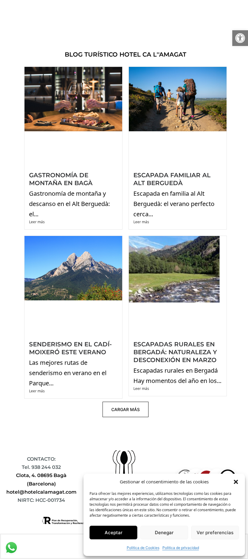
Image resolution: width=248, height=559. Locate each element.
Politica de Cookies (143, 547)
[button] (240, 38)
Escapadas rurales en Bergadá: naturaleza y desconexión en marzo (175, 352)
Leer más (37, 221)
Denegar (164, 532)
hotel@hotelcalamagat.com (41, 492)
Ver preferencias (215, 532)
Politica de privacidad (180, 547)
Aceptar (113, 532)
